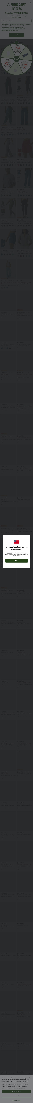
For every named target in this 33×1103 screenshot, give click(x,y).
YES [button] (16, 561)
